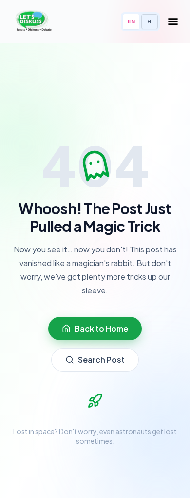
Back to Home (101, 328)
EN (131, 21)
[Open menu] (173, 21)
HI (149, 21)
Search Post (101, 359)
